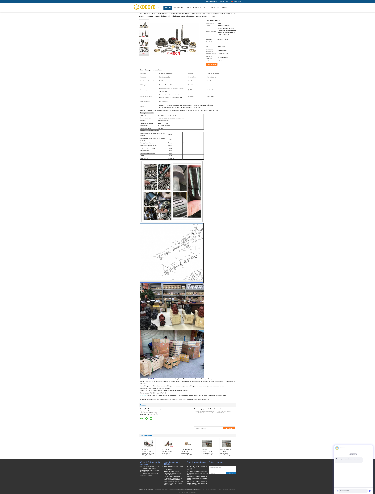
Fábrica (188, 7)
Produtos (168, 7)
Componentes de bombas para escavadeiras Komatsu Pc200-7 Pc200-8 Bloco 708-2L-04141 (187, 454)
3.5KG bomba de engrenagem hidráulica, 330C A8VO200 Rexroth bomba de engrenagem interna (173, 478)
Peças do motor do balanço (196, 462)
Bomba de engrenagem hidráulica (171, 463)
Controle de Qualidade (200, 7)
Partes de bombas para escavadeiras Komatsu (184, 399)
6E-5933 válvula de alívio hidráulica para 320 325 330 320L (149, 474)
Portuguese (236, 1)
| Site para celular (194, 489)
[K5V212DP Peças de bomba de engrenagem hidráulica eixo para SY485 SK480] (226, 444)
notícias (224, 7)
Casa (160, 7)
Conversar (213, 64)
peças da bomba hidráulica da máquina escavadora (168, 13)
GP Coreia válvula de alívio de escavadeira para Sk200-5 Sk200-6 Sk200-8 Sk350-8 (149, 470)
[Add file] (336, 491)
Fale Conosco (214, 7)
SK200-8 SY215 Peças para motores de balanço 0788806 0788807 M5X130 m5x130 (197, 473)
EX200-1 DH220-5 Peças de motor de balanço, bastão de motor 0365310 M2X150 (197, 468)
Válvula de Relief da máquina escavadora (150, 463)
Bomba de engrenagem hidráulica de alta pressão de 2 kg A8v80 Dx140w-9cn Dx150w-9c (173, 468)
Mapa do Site (185, 489)
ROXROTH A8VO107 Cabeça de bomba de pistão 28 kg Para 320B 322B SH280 (148, 453)
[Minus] (370, 448)
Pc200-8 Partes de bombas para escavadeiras (159, 399)
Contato (230, 428)
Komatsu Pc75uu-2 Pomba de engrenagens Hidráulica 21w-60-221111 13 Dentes (172, 473)
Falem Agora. (224, 1)
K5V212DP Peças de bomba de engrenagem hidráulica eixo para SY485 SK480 (226, 453)
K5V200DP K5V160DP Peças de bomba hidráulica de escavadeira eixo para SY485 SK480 (207, 453)
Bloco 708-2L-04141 (203, 399)
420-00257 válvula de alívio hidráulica (150, 466)
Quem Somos (178, 7)
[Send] (370, 491)
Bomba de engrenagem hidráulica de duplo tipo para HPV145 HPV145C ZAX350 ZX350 (173, 483)
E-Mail (177, 489)
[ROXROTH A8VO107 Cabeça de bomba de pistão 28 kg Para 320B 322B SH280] (148, 444)
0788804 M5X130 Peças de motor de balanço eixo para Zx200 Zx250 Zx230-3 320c (197, 478)
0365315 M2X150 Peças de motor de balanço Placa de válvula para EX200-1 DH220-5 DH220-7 (197, 483)
